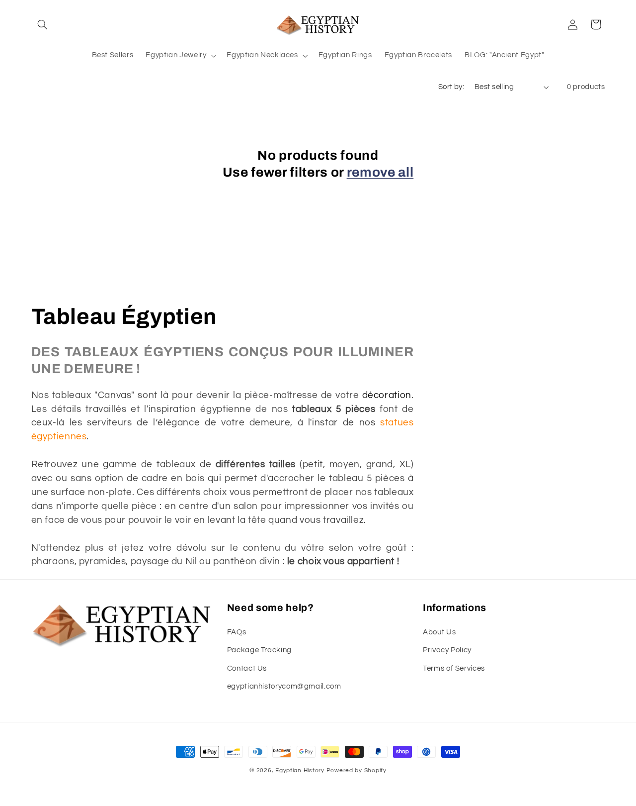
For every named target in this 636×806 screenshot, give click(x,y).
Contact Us (247, 668)
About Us (439, 632)
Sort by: (451, 87)
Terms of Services (454, 668)
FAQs (236, 632)
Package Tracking (259, 650)
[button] (42, 24)
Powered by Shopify (356, 770)
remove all (380, 172)
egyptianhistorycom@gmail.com (284, 686)
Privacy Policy (447, 650)
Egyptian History (299, 770)
